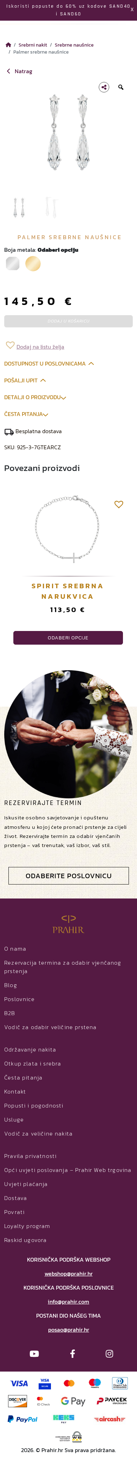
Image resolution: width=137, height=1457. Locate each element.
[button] (34, 345)
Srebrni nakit (33, 44)
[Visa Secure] (45, 1382)
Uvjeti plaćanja (26, 1184)
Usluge (14, 1119)
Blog (10, 985)
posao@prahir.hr (68, 1329)
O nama (15, 948)
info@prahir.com (68, 1301)
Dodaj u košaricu (69, 321)
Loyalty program (27, 1226)
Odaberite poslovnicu (69, 875)
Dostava (15, 1198)
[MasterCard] (69, 1382)
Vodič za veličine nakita (38, 1133)
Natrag (22, 71)
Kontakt (15, 1091)
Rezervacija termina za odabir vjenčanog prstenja (63, 966)
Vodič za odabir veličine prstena (50, 1027)
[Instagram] (109, 1354)
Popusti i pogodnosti (33, 1105)
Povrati (14, 1212)
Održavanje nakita (30, 1049)
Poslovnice (19, 999)
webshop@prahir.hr (69, 1273)
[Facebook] (72, 1354)
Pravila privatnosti (30, 1156)
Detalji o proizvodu (32, 397)
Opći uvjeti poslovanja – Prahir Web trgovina (67, 1170)
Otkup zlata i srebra (32, 1063)
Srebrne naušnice (74, 44)
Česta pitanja (23, 414)
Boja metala (41, 249)
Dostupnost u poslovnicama (45, 363)
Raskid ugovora (25, 1240)
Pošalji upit (21, 380)
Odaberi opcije (68, 637)
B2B (9, 1013)
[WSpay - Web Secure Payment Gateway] (68, 1436)
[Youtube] (34, 1354)
